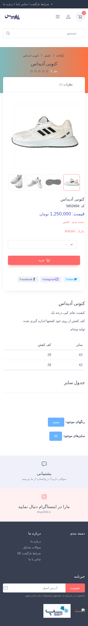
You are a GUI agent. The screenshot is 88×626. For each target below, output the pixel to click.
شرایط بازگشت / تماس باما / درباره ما (26, 4)
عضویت (75, 588)
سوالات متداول (32, 547)
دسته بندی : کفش (73, 222)
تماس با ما (34, 559)
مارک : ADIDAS (74, 231)
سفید (56, 422)
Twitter (69, 279)
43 (55, 436)
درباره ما (35, 541)
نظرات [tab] (66, 84)
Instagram (48, 279)
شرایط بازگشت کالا (29, 553)
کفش (47, 55)
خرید (41, 260)
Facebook (26, 279)
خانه (58, 55)
